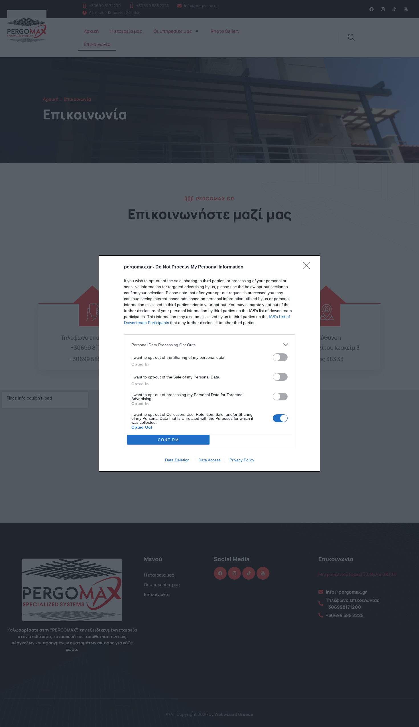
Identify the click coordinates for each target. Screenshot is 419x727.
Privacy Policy (241, 460)
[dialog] (209, 363)
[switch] (280, 357)
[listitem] (209, 345)
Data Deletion (177, 460)
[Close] (308, 267)
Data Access (209, 460)
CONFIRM (168, 440)
